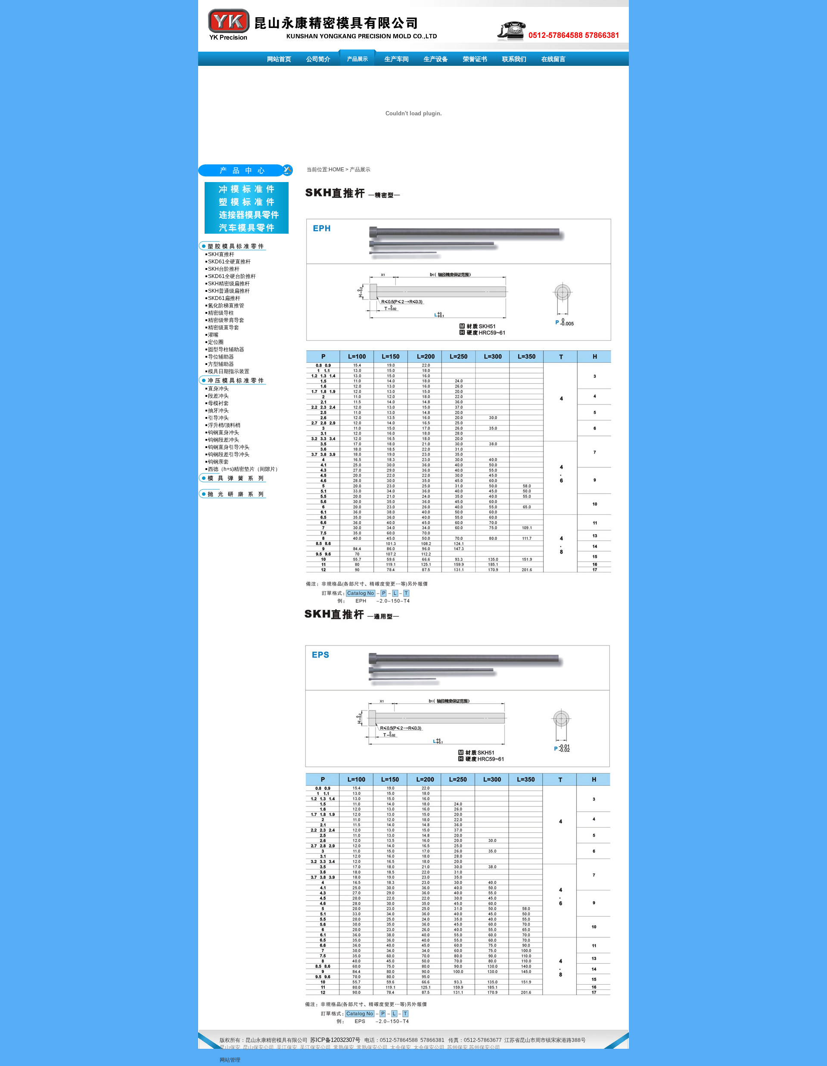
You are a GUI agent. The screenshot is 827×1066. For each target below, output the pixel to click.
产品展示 (357, 59)
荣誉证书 (475, 59)
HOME (336, 170)
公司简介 (318, 59)
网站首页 (279, 59)
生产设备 (436, 59)
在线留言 (553, 59)
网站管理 (230, 1060)
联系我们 (514, 59)
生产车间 (397, 59)
